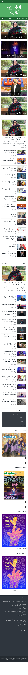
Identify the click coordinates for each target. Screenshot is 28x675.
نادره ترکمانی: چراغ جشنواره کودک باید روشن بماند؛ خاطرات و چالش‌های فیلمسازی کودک (15, 37)
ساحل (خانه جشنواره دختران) (19, 414)
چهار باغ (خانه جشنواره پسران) (19, 418)
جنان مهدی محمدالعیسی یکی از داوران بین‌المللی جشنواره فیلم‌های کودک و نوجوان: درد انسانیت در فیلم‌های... (9, 313)
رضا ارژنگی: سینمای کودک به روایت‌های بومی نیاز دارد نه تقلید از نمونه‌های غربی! (9, 182)
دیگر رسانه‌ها (23, 90)
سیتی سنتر (23, 421)
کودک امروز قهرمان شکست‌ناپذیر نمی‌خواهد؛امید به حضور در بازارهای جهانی (10, 297)
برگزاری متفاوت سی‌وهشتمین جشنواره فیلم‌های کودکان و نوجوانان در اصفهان (9, 167)
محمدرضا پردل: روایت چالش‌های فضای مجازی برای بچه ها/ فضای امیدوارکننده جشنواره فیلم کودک (9, 386)
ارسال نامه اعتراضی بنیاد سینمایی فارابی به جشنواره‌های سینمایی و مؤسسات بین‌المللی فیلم (9, 238)
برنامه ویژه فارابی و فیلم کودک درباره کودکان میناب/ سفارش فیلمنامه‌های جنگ (9, 221)
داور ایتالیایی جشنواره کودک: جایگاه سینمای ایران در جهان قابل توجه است (9, 328)
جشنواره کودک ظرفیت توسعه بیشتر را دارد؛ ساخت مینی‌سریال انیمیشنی (9, 174)
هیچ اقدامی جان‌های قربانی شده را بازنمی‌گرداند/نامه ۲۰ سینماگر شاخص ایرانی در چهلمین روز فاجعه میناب (9, 229)
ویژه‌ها (25, 71)
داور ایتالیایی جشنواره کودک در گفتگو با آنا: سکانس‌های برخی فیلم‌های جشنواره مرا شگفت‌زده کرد (9, 321)
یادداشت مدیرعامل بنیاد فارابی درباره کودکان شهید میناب (9, 245)
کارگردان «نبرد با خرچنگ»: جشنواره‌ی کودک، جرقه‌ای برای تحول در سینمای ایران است (14, 93)
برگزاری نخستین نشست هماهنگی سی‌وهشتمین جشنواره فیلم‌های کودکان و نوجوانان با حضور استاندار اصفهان (9, 198)
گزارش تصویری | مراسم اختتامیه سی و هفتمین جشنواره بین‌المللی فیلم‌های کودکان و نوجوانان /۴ (14, 55)
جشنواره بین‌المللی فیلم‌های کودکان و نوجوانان (18, 18)
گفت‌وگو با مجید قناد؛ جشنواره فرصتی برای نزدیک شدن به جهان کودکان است (9, 393)
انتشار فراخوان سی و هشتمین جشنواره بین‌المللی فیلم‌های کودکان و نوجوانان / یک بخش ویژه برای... (9, 206)
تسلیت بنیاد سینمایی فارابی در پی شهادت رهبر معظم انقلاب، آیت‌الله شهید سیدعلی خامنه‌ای (9, 253)
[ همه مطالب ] (4, 118)
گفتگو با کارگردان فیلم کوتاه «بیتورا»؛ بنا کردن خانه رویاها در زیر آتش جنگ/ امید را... (9, 401)
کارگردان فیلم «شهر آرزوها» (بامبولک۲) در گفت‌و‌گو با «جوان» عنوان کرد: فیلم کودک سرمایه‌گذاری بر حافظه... (9, 377)
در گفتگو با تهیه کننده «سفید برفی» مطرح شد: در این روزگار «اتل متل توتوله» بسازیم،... (9, 361)
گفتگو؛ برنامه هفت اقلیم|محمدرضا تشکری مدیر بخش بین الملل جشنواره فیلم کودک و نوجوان (9, 353)
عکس (25, 52)
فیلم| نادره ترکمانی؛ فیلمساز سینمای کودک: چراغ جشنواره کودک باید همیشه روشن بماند (9, 152)
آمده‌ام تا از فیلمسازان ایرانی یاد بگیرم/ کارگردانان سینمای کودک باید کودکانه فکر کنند (9, 336)
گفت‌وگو (24, 109)
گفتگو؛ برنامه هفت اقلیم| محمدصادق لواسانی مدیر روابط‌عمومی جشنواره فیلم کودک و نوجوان (9, 369)
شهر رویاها (23, 425)
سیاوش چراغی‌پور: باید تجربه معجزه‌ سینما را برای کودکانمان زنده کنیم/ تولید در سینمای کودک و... (9, 344)
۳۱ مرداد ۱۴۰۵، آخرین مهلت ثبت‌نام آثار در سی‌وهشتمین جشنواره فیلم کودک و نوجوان (9, 189)
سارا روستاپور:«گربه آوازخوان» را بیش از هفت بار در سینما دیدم (9, 305)
